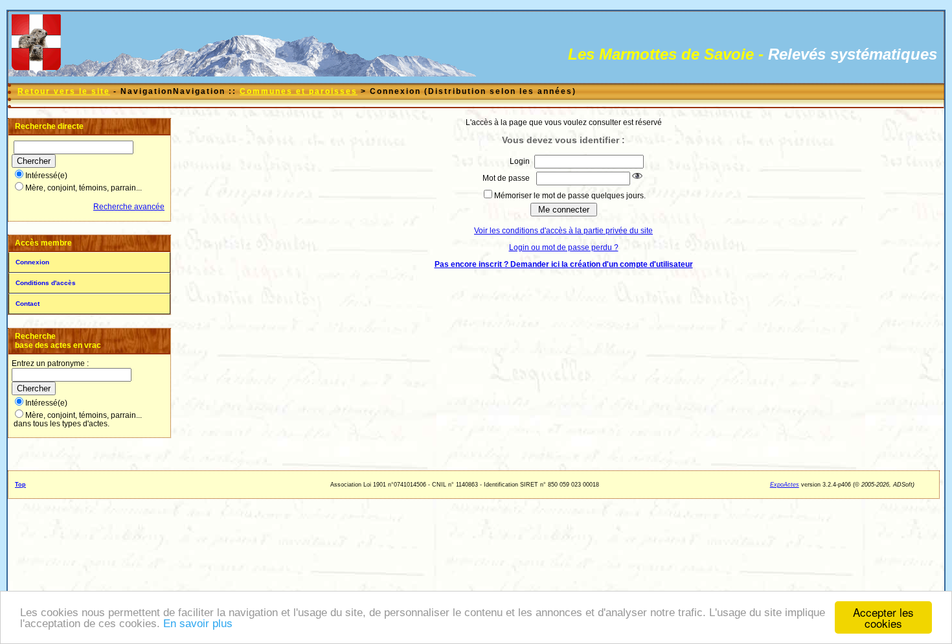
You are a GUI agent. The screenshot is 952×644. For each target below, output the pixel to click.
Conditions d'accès (46, 282)
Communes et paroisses (298, 91)
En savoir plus (197, 623)
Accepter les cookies (883, 617)
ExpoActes (784, 484)
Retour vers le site (63, 91)
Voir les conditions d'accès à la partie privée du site (563, 230)
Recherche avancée (128, 206)
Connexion (32, 262)
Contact (28, 303)
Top (20, 484)
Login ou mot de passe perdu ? (563, 247)
